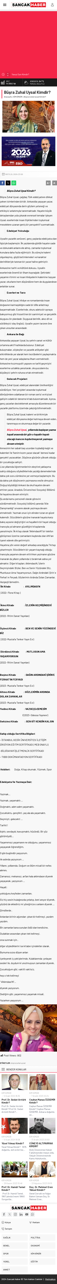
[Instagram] (15, 1214)
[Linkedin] (21, 1214)
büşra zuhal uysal (18, 1063)
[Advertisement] (28, 40)
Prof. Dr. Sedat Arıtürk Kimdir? (14, 1101)
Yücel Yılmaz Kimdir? (13, 1143)
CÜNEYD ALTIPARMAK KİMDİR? (41, 1145)
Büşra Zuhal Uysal (16, 429)
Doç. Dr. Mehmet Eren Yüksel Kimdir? (41, 1188)
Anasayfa (8, 97)
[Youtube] (26, 1214)
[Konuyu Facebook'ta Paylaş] (2, 183)
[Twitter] (9, 1214)
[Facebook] (4, 1214)
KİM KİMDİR (17, 97)
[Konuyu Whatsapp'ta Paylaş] (13, 183)
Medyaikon (50, 1279)
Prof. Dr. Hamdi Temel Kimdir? (13, 1188)
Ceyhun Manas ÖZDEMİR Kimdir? (42, 1101)
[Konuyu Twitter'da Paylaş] (8, 183)
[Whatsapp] (32, 1214)
